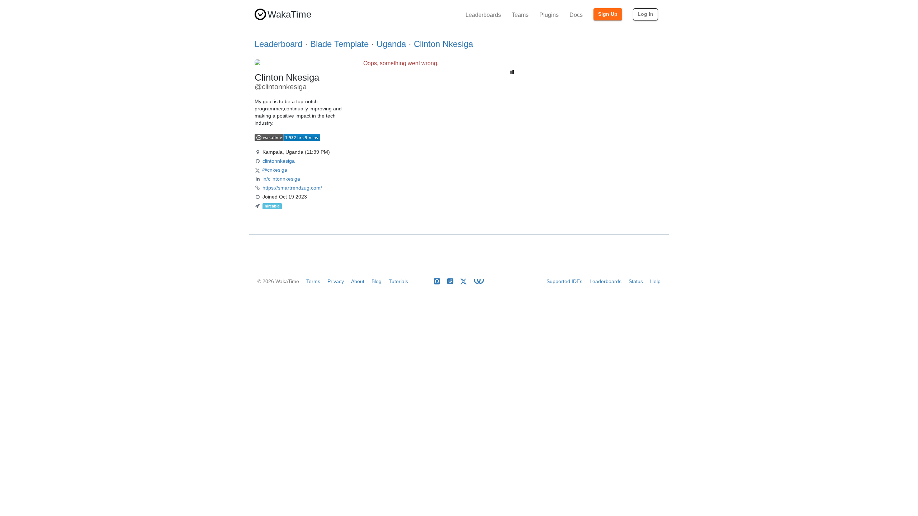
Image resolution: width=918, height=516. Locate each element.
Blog (377, 281)
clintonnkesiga (278, 161)
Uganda (391, 44)
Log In (645, 14)
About (357, 281)
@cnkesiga (274, 170)
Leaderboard (278, 44)
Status (636, 281)
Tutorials (398, 281)
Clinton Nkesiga (443, 44)
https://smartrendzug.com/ (292, 188)
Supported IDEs (564, 281)
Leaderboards (483, 15)
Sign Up (607, 14)
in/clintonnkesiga (281, 179)
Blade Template (339, 44)
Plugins (549, 15)
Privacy (335, 281)
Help (655, 281)
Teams (520, 15)
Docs (576, 15)
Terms (313, 281)
